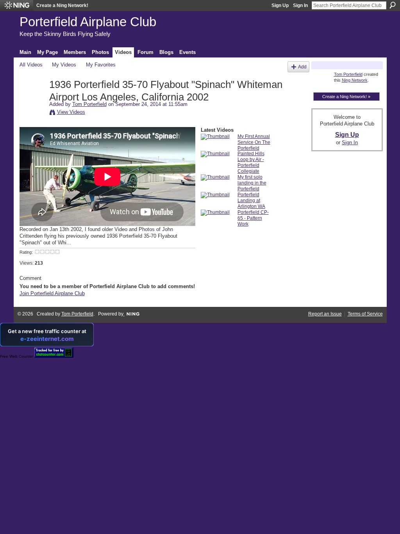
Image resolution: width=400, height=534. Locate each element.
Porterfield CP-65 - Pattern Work (253, 218)
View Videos (71, 112)
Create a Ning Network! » (346, 96)
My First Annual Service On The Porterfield (254, 142)
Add (302, 66)
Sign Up (280, 5)
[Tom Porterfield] (33, 101)
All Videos (31, 65)
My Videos (64, 65)
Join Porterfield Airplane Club (52, 293)
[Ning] (16, 5)
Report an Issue (325, 314)
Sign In (300, 5)
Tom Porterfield (89, 104)
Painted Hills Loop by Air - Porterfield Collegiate (251, 162)
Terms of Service (365, 314)
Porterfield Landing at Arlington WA (251, 200)
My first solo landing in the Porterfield (252, 183)
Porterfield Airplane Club (88, 21)
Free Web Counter (16, 356)
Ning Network (355, 80)
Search (392, 5)
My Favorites (101, 65)
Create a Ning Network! (62, 5)
